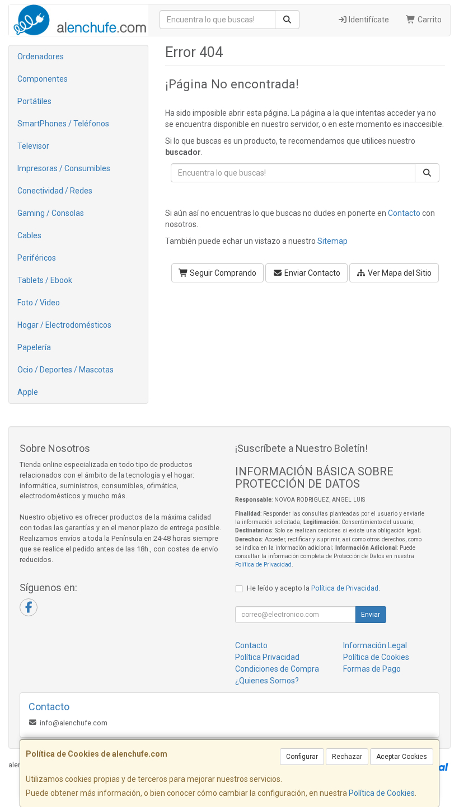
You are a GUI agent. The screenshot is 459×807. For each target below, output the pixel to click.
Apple (27, 392)
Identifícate (368, 19)
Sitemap (332, 241)
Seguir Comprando (222, 272)
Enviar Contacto (311, 272)
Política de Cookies (382, 793)
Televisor (33, 145)
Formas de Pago (372, 668)
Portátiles (34, 101)
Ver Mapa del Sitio (399, 272)
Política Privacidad (267, 657)
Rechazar (347, 757)
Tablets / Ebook (44, 280)
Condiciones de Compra (277, 668)
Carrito (429, 19)
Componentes (42, 78)
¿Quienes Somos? (267, 680)
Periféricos (36, 257)
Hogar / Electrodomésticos (64, 324)
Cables (29, 235)
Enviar (370, 615)
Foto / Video (38, 302)
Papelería (34, 347)
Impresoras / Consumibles (63, 168)
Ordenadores (40, 56)
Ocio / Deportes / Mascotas (65, 369)
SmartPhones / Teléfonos (63, 123)
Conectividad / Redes (54, 190)
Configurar (302, 757)
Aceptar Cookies (401, 757)
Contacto (404, 213)
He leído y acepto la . (313, 588)
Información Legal (375, 645)
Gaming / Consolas (50, 213)
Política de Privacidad (263, 564)
